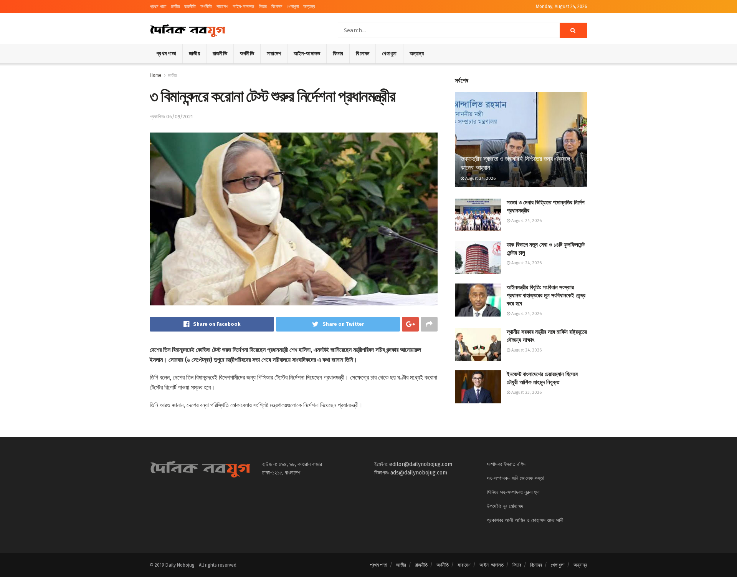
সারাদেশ (222, 6)
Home (156, 75)
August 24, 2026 (480, 178)
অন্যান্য (309, 6)
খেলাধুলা (293, 6)
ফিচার (263, 6)
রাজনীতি (190, 6)
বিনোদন (276, 6)
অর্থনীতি (206, 6)
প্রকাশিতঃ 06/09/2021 (171, 116)
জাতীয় (175, 6)
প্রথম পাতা (158, 6)
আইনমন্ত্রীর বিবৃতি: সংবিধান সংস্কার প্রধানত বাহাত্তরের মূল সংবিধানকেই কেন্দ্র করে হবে (546, 295)
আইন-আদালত (243, 6)
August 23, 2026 (526, 392)
